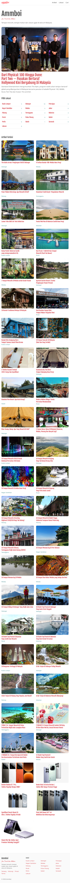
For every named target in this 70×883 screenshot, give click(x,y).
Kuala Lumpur (30, 861)
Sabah (43, 871)
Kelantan (58, 866)
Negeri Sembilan (31, 863)
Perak (27, 868)
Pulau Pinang (45, 868)
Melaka (43, 863)
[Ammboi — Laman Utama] (6, 2)
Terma (3, 873)
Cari (67, 2)
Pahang (28, 866)
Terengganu (44, 866)
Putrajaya (59, 861)
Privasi (17, 871)
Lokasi (61, 2)
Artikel (54, 2)
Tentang (3, 871)
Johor (57, 863)
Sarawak (58, 871)
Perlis (27, 871)
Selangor (43, 861)
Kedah (58, 868)
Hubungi (10, 871)
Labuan (28, 873)
